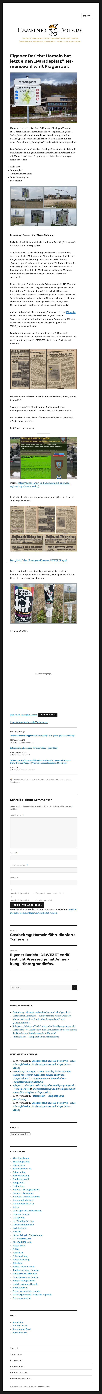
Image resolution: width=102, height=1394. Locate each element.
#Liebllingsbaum (21, 1161)
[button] (17, 519)
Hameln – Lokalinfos (23, 1193)
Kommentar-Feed (22, 1329)
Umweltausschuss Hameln (26, 1277)
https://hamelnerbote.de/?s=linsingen (29, 722)
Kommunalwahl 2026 (23, 1203)
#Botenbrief (16, 1360)
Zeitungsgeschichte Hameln (26, 1291)
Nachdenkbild (19, 1228)
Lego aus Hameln (21, 1214)
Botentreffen (19, 1172)
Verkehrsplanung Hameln (25, 1284)
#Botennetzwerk (18, 1372)
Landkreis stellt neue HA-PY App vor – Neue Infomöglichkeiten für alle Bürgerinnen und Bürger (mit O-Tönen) (44, 1064)
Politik (16, 1249)
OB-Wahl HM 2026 (22, 1242)
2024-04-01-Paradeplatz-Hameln (23, 715)
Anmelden (18, 1322)
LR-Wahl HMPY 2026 (23, 1221)
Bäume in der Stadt (22, 1168)
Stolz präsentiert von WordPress (37, 1387)
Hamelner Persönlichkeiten (26, 1196)
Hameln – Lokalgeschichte (26, 1189)
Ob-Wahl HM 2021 (22, 1238)
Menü (86, 16)
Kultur (16, 1207)
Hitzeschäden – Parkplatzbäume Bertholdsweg (36, 1036)
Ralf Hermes (19, 779)
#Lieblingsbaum (21, 1158)
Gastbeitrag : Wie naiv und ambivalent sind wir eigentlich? (41, 1012)
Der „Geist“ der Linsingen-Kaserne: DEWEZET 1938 (38, 560)
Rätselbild (17, 1263)
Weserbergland (20, 1287)
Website (14, 877)
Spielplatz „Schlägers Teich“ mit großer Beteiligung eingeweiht (44, 1026)
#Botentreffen (17, 1366)
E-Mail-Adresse (19, 865)
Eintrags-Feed (20, 1325)
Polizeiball (18, 1252)
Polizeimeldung (20, 1256)
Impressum (16, 1354)
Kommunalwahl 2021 (23, 1200)
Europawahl (18, 1182)
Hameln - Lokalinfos (46, 779)
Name (13, 853)
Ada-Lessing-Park (63, 779)
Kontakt (14, 1348)
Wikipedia (71, 312)
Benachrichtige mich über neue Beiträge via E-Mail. (31, 900)
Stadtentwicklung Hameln (26, 1270)
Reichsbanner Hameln (23, 1266)
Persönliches (19, 1245)
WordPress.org (20, 1332)
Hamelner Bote (16, 1387)
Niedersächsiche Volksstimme (27, 1235)
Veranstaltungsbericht (24, 1280)
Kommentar (17, 815)
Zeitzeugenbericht (22, 1298)
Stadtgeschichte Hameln (25, 1273)
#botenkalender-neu (20, 1379)
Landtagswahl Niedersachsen (27, 1210)
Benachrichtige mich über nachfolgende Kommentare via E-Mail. (36, 893)
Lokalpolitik (19, 1217)
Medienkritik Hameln (23, 1224)
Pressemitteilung (21, 1259)
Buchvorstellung (21, 1175)
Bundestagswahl (21, 1179)
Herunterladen (48, 715)
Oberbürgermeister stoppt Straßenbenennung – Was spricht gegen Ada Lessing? (42, 736)
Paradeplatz (15, 782)
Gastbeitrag (18, 1186)
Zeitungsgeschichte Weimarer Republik (32, 1294)
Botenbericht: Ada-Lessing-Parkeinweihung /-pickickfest (33, 748)
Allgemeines (19, 1165)
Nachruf (17, 1231)
